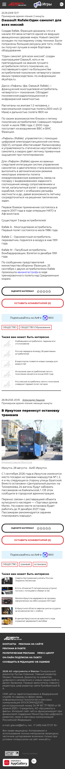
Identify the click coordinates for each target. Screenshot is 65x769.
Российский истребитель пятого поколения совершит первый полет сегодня (37, 382)
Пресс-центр (45, 653)
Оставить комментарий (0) (32, 303)
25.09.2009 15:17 (10, 13)
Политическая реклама (19, 653)
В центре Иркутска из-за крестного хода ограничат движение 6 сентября (35, 619)
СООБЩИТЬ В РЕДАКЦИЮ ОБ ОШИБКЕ (26, 661)
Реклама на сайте (31, 644)
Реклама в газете (14, 648)
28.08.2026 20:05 (11, 400)
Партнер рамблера (29, 753)
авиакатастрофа (28, 272)
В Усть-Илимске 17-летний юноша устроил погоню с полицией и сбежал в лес (36, 589)
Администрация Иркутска (17, 462)
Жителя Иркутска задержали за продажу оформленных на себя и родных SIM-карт (35, 599)
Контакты (9, 644)
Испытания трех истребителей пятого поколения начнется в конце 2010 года (34, 372)
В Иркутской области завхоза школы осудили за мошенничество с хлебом (38, 609)
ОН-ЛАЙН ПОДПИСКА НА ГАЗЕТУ (22, 657)
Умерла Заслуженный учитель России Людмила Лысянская (34, 579)
